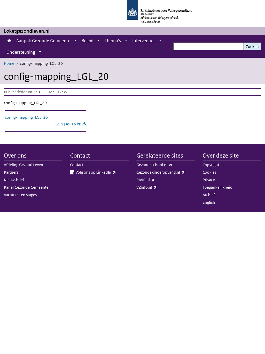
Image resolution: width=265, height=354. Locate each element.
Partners (11, 172)
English (209, 202)
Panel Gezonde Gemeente (26, 187)
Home (9, 40)
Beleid (87, 41)
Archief (209, 194)
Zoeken (252, 46)
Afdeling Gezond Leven (23, 164)
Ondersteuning (20, 52)
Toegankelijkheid (217, 187)
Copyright (211, 164)
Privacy (209, 179)
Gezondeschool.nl (165, 164)
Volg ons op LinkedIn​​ (102, 172)
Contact (76, 164)
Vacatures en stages (20, 194)
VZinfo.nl (158, 187)
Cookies (209, 172)
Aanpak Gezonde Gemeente (43, 41)
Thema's (113, 41)
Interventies (143, 41)
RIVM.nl (156, 179)
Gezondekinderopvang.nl (165, 172)
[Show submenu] (75, 40)
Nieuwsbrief (14, 179)
